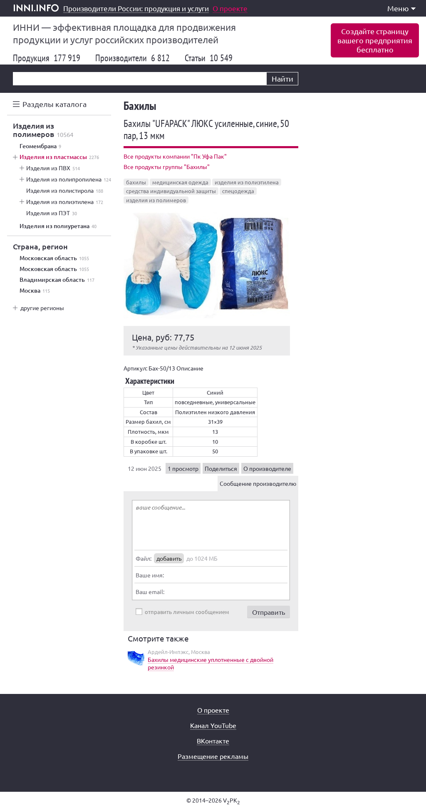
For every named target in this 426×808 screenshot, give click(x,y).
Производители (132, 58)
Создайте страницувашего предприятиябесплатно (374, 40)
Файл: (143, 558)
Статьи (209, 58)
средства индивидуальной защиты (171, 190)
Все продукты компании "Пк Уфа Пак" (175, 156)
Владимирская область (57, 279)
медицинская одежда (180, 182)
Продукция (46, 58)
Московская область (54, 258)
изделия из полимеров (156, 200)
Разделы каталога (54, 103)
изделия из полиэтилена (247, 182)
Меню (398, 8)
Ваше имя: (150, 575)
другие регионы (42, 307)
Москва (35, 290)
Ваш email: (150, 591)
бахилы (136, 182)
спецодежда (238, 190)
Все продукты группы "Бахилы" (167, 166)
